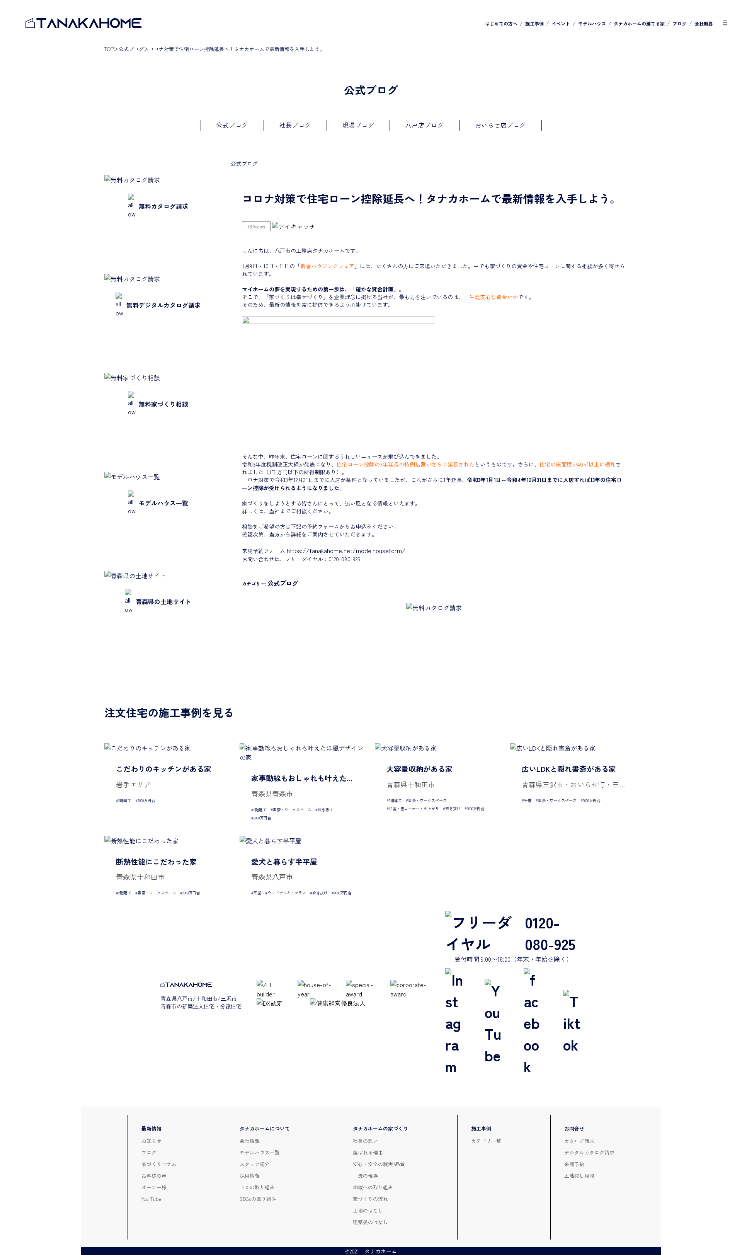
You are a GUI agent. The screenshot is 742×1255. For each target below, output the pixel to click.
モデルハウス (592, 23)
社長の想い (365, 1140)
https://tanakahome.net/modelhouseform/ (346, 550)
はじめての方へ (501, 23)
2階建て (124, 800)
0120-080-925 (550, 932)
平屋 (528, 800)
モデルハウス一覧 (260, 1152)
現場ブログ (358, 124)
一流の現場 (365, 1175)
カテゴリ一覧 (486, 1140)
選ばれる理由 (368, 1152)
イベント (560, 23)
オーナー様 (154, 1187)
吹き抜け (325, 809)
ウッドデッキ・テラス (286, 893)
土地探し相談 (579, 1175)
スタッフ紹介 (255, 1164)
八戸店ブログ (424, 124)
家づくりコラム (159, 1164)
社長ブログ (295, 124)
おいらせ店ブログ (500, 124)
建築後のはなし (370, 1222)
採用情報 (250, 1175)
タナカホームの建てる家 (639, 23)
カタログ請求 (579, 1140)
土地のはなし (368, 1210)
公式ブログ (131, 49)
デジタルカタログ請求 (589, 1152)
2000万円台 (146, 800)
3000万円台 (262, 818)
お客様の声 (154, 1175)
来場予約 (574, 1164)
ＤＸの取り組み (257, 1187)
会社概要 (703, 23)
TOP (109, 49)
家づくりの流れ (370, 1198)
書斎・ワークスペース (292, 809)
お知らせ (151, 1140)
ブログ (679, 23)
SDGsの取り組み (258, 1198)
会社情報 (250, 1140)
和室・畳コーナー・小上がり (414, 808)
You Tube (151, 1198)
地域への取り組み (373, 1187)
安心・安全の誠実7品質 (379, 1164)
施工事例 (534, 23)
